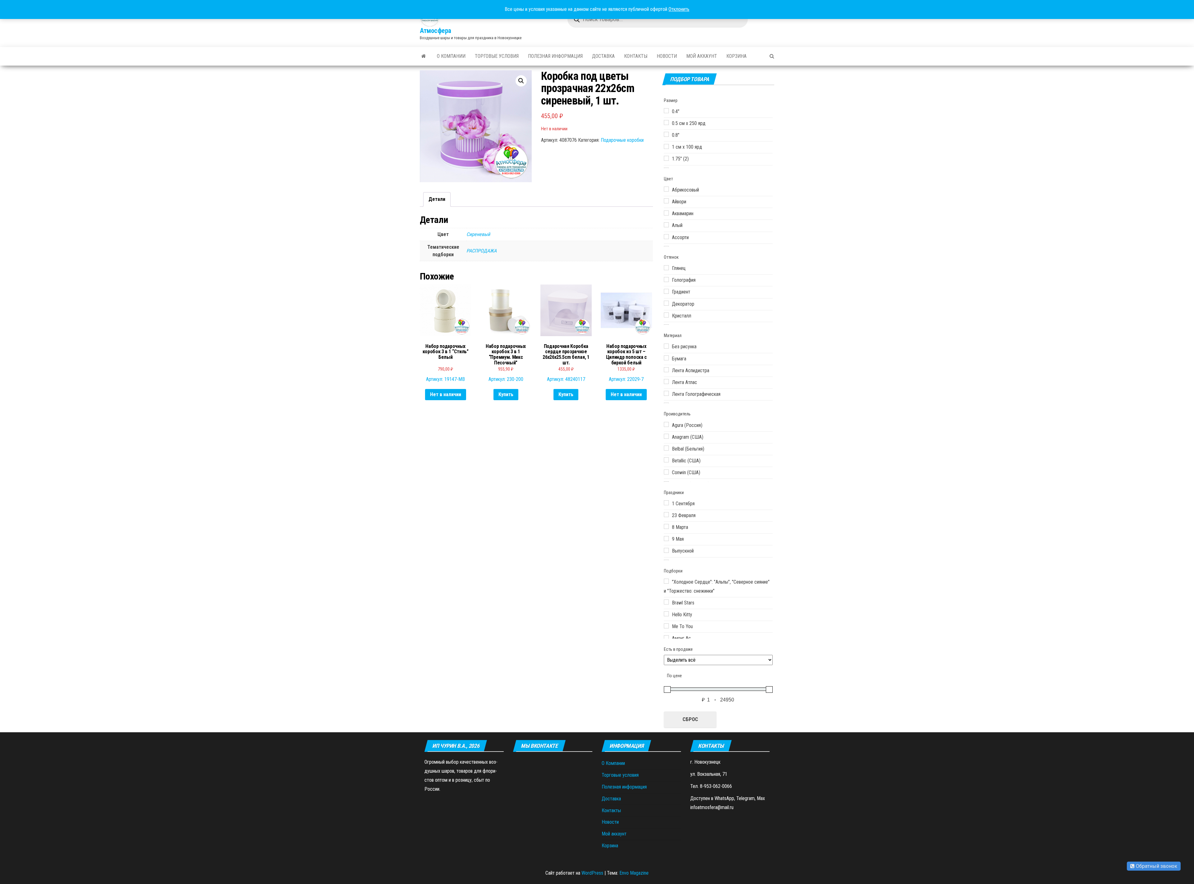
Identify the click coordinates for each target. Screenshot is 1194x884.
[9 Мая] (666, 538)
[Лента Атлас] (666, 381)
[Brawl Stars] (666, 601)
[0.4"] (666, 110)
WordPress (592, 873)
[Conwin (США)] (666, 472)
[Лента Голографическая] (666, 393)
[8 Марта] (666, 526)
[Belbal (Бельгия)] (666, 448)
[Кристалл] (666, 314)
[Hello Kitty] (666, 613)
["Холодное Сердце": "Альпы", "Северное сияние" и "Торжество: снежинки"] (666, 581)
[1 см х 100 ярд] (666, 146)
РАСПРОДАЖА (481, 251)
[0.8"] (666, 134)
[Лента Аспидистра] (666, 369)
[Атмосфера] (423, 56)
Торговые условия (497, 56)
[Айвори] (666, 200)
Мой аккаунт (701, 56)
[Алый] (666, 224)
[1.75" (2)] (666, 158)
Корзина (736, 56)
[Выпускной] (666, 550)
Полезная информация (555, 56)
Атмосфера (435, 31)
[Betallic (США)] (666, 459)
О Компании (451, 56)
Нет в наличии (445, 394)
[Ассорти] (666, 236)
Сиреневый (478, 234)
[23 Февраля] (666, 514)
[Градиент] (666, 291)
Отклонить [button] (679, 9)
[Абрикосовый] (666, 189)
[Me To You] (666, 625)
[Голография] (666, 279)
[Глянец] (666, 267)
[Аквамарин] (666, 213)
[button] (521, 80)
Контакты (635, 56)
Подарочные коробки (622, 140)
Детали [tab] (436, 199)
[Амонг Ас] (666, 637)
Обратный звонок (1156, 866)
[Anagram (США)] (666, 436)
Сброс (690, 719)
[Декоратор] (666, 303)
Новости (667, 56)
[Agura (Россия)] (666, 424)
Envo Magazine (634, 873)
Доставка (603, 56)
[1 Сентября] (666, 502)
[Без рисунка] (666, 346)
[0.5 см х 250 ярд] (666, 122)
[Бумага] (666, 357)
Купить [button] (505, 394)
